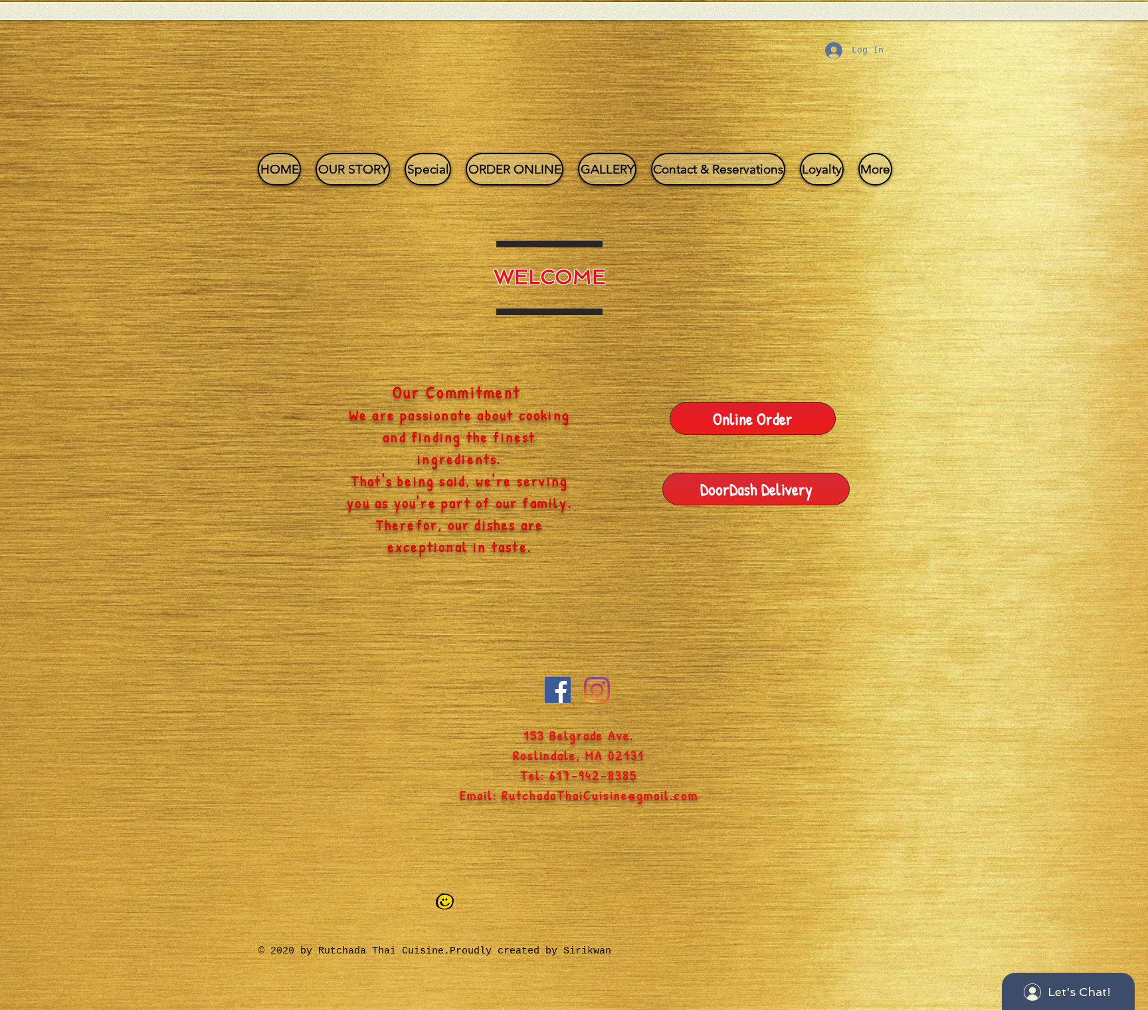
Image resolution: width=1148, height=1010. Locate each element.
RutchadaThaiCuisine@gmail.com (600, 795)
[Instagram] (597, 690)
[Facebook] (558, 690)
